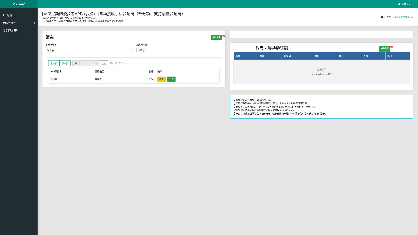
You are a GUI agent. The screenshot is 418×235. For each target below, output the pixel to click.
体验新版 (217, 36)
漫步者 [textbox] (50, 50)
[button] (44, 13)
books (410, 17)
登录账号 (406, 4)
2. (141, 44)
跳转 (103, 63)
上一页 (53, 63)
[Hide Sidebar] (41, 4)
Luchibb (18, 4)
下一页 (65, 63)
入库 (171, 79)
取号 (161, 79)
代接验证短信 (400, 17)
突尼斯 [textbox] (141, 50)
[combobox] (88, 50)
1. (51, 44)
